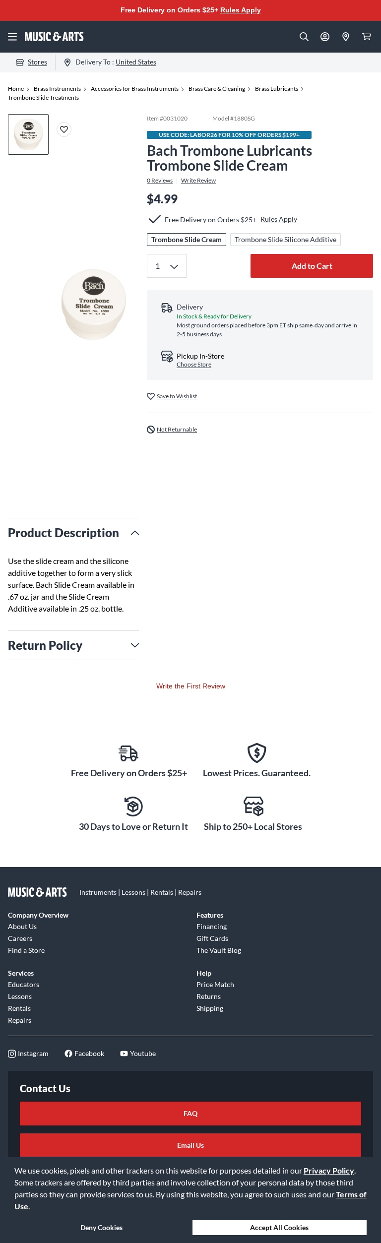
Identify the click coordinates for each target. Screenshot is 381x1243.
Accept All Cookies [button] (279, 1227)
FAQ (190, 1113)
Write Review (198, 180)
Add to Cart (312, 265)
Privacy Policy (329, 1170)
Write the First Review (190, 686)
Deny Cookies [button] (101, 1227)
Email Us (190, 1145)
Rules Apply (240, 10)
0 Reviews (160, 180)
